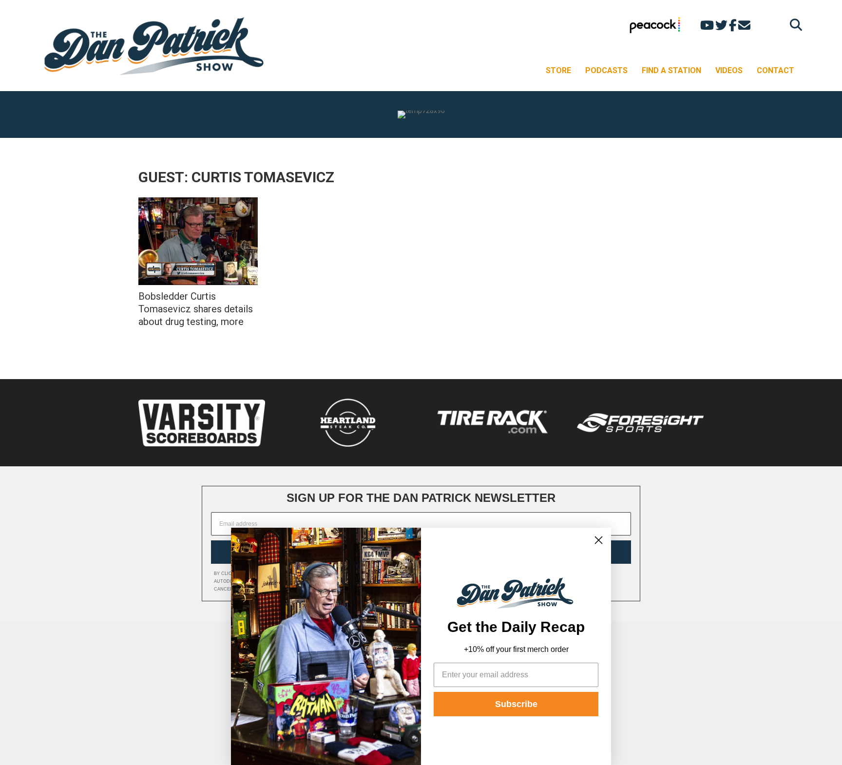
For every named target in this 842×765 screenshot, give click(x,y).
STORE (558, 70)
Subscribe (516, 704)
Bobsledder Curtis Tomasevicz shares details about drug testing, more (195, 308)
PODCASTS (606, 70)
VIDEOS (729, 70)
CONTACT (775, 70)
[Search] (793, 25)
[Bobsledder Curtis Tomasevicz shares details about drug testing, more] (198, 241)
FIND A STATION (671, 70)
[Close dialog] (598, 540)
